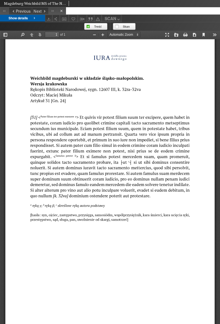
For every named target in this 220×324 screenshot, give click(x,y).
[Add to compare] (64, 18)
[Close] (61, 10)
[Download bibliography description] (82, 18)
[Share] (56, 18)
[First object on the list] (4, 10)
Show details (18, 18)
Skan (126, 26)
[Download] (49, 18)
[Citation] (90, 18)
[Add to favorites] (73, 18)
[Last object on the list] (52, 10)
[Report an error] (98, 18)
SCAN (110, 18)
